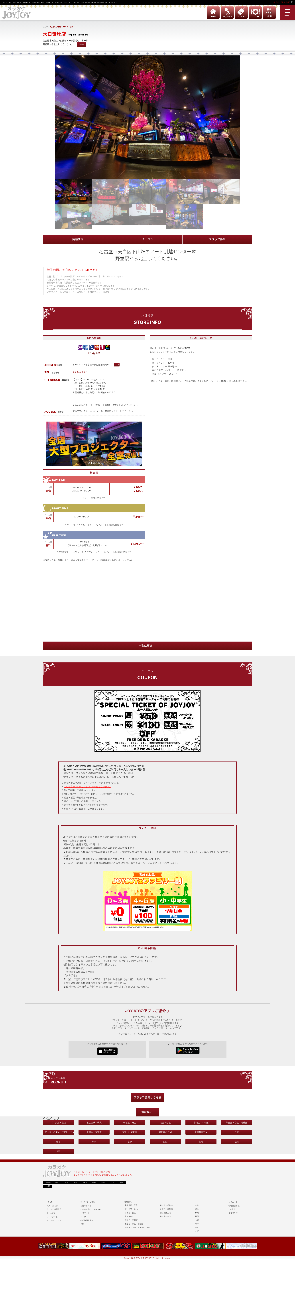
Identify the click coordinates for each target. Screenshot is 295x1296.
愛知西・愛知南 (94, 1132)
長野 (130, 1141)
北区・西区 (165, 1122)
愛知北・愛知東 (129, 1132)
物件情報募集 (234, 1206)
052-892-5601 (80, 372)
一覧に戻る (145, 645)
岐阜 (58, 1141)
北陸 (201, 1141)
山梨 (165, 1141)
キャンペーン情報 (87, 1202)
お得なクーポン (86, 1206)
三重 (236, 1132)
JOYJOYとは (52, 1206)
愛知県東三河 (201, 1132)
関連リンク (233, 1213)
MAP (81, 44)
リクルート (233, 1202)
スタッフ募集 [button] (217, 239)
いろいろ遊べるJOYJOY (90, 1209)
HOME (49, 1202)
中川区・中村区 (200, 1122)
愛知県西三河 (165, 1132)
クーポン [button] (147, 239)
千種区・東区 (129, 1122)
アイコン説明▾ (94, 354)
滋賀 (236, 1141)
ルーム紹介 (51, 1213)
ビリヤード (85, 1213)
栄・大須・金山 (58, 1122)
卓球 (82, 1224)
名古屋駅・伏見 (94, 1122)
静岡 (94, 1141)
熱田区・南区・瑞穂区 (236, 1122)
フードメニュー (53, 1217)
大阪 (58, 1151)
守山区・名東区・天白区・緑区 (61, 27)
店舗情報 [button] (77, 239)
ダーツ (83, 1217)
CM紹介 (231, 1209)
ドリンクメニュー (54, 1220)
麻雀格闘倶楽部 (86, 1220)
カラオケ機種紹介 (54, 1209)
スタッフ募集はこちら (147, 1097)
